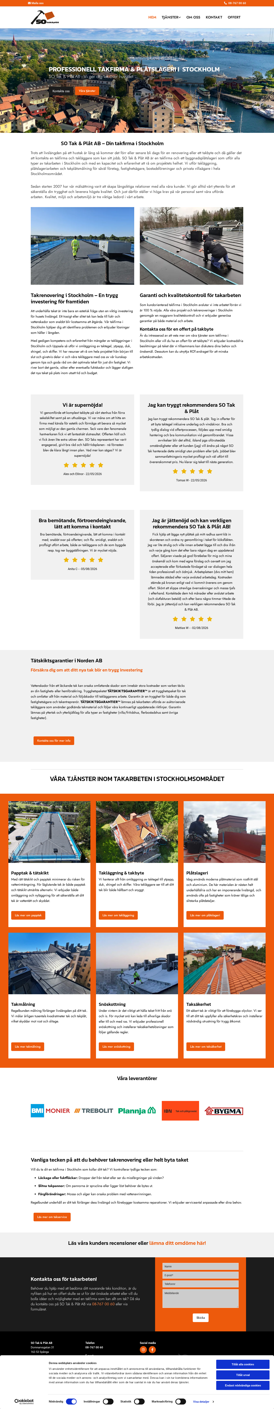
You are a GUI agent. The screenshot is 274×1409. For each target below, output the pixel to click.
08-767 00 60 (94, 1347)
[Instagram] (143, 1349)
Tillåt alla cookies (243, 1364)
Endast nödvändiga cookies (243, 1385)
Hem (152, 17)
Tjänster (170, 17)
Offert (234, 17)
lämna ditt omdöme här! (177, 1243)
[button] (61, 91)
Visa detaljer (201, 1401)
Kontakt (214, 17)
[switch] (108, 1402)
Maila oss (36, 3)
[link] (171, 17)
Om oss (193, 17)
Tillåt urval (243, 1375)
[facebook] (152, 1349)
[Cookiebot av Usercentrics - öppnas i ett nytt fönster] (24, 1402)
